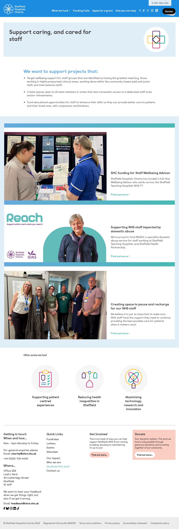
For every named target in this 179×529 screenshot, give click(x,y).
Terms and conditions (90, 523)
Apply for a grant (102, 10)
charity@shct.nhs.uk (23, 453)
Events (50, 447)
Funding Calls (81, 10)
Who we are (54, 462)
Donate (169, 11)
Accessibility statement (135, 523)
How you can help (126, 10)
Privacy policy (112, 523)
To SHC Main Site (160, 2)
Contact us (53, 470)
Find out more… (100, 454)
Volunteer (52, 452)
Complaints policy (160, 523)
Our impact (53, 458)
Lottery (51, 443)
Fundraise (53, 439)
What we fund (60, 10)
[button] (140, 10)
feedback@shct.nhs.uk (25, 503)
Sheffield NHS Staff (58, 466)
